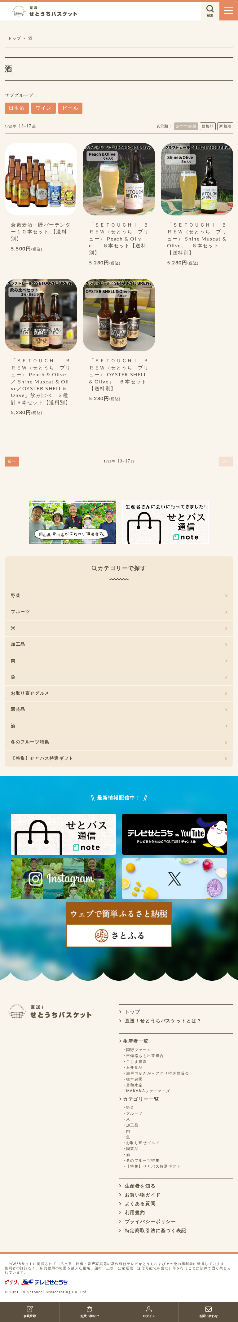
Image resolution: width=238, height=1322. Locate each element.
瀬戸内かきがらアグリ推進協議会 (157, 1073)
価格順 (208, 126)
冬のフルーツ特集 (30, 742)
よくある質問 (139, 1203)
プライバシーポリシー (149, 1221)
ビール (70, 108)
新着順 (225, 126)
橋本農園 (134, 1079)
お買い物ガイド (142, 1195)
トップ (131, 1012)
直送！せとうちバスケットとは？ (162, 1021)
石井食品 (134, 1067)
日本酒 (17, 108)
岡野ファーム (139, 1050)
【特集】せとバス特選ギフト (42, 758)
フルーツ (20, 612)
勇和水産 (134, 1085)
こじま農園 (136, 1061)
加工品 (18, 644)
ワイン (43, 108)
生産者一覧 (136, 1041)
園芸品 (18, 709)
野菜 (15, 596)
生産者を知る (139, 1186)
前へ (12, 461)
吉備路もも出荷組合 (145, 1056)
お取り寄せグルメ (30, 693)
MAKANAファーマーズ (148, 1091)
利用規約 (134, 1212)
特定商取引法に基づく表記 (155, 1230)
